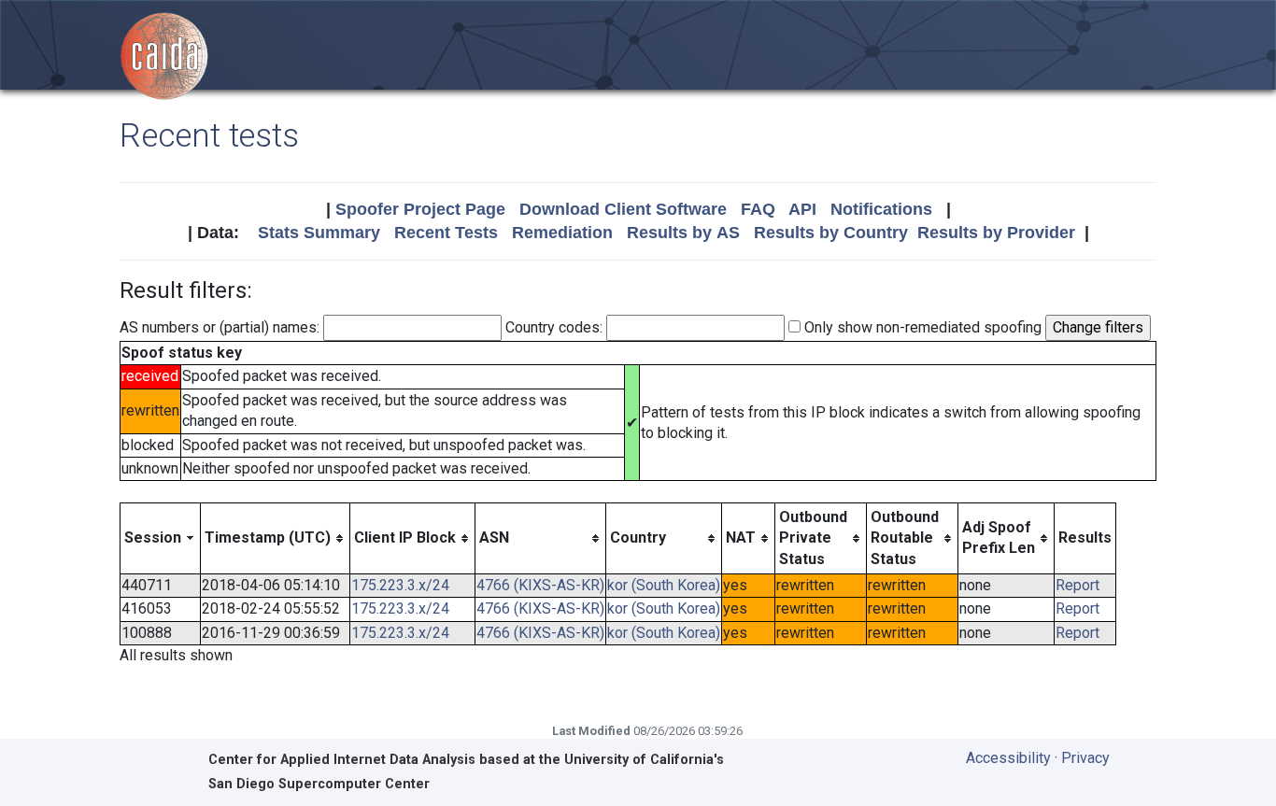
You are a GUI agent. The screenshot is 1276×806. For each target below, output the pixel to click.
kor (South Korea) (663, 585)
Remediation (562, 232)
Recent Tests (446, 232)
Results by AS (683, 232)
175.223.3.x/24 (400, 585)
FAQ (758, 209)
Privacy (1085, 758)
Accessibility (1008, 758)
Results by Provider (996, 232)
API (802, 209)
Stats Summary (319, 232)
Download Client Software (623, 209)
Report (1077, 585)
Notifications (881, 209)
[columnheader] (161, 537)
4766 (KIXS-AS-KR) (540, 585)
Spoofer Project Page (420, 209)
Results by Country (831, 232)
